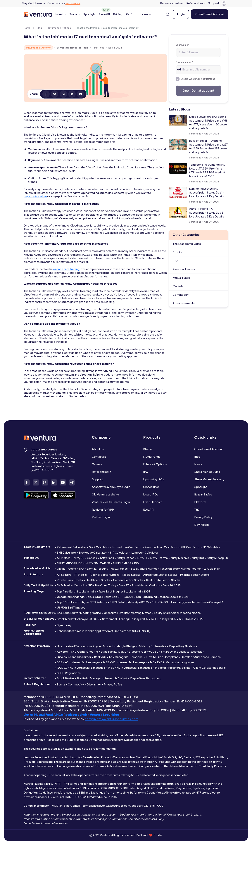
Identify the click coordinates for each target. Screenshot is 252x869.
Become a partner (172, 3)
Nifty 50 (78, 558)
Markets (178, 286)
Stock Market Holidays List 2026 (78, 619)
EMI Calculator (66, 552)
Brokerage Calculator (93, 552)
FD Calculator (211, 547)
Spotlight (89, 14)
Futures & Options (155, 464)
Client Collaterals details (209, 667)
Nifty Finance (125, 558)
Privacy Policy (203, 517)
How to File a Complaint (162, 657)
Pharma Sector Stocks (195, 574)
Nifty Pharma (159, 558)
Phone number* (184, 62)
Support (213, 3)
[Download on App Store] (63, 495)
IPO (175, 260)
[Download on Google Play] (36, 495)
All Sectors (64, 574)
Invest (59, 14)
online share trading (66, 269)
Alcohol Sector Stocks (104, 574)
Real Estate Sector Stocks (163, 580)
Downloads (201, 524)
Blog (39, 28)
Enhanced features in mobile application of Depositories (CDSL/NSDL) (103, 631)
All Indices (63, 558)
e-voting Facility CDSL (143, 651)
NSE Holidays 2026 (163, 619)
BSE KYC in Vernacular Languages (78, 662)
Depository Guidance (183, 646)
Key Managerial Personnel (126, 657)
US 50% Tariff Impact (71, 607)
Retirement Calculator (71, 547)
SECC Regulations (69, 673)
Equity (61, 684)
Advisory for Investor (152, 646)
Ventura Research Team (74, 47)
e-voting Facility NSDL (111, 651)
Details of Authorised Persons (201, 657)
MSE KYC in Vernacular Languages (130, 667)
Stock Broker (65, 678)
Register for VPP (103, 509)
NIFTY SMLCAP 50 (97, 563)
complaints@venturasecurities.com (111, 719)
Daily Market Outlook (71, 585)
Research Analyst (115, 678)
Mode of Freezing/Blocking (172, 667)
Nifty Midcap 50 (217, 558)
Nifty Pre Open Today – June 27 (108, 585)
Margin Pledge (125, 646)
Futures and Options (59, 28)
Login (181, 14)
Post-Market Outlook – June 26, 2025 (156, 585)
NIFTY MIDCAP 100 (69, 563)
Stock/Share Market (144, 568)
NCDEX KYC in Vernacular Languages (81, 667)
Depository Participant (145, 678)
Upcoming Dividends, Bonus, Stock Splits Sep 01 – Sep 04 (95, 597)
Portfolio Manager (89, 678)
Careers (97, 464)
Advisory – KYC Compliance (75, 651)
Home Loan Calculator (127, 547)
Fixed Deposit (152, 502)
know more (72, 3)
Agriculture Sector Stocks (160, 574)
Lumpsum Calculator (144, 552)
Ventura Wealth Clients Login (111, 502)
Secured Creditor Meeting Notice (79, 613)
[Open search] (167, 14)
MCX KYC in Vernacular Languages (172, 662)
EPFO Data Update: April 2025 (129, 602)
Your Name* (182, 45)
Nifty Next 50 (180, 558)
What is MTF (212, 568)
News (198, 464)
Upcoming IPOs (153, 479)
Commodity (181, 294)
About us (98, 449)
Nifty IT (142, 558)
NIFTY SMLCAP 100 (126, 563)
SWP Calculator (99, 547)
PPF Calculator (190, 547)
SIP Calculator (119, 552)
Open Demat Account (209, 14)
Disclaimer (94, 684)
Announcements (184, 303)
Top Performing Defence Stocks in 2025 (162, 597)
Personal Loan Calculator (161, 547)
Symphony (64, 625)
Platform (131, 14)
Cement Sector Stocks (128, 580)
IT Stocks (80, 574)
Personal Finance (184, 269)
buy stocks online (35, 196)
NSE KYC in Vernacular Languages (125, 662)
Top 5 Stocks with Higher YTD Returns (82, 602)
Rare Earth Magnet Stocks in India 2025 (124, 591)
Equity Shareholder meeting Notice (177, 613)
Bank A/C (100, 657)
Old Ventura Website (105, 494)
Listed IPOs (150, 494)
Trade (73, 14)
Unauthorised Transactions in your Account (85, 646)
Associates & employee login (111, 487)
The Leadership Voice (187, 244)
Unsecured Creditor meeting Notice (127, 613)
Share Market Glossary (209, 479)
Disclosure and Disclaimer (74, 657)
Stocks (177, 252)
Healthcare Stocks (98, 580)
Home (27, 28)
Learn (144, 14)
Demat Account (97, 568)
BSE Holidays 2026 (191, 619)
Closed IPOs (151, 487)
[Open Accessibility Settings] (224, 3)
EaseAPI (104, 14)
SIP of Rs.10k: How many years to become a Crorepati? (188, 602)
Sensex (92, 558)
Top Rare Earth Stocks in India (76, 591)
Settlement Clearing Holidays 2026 (125, 619)
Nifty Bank (107, 558)
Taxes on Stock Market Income (180, 568)
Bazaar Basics (203, 494)
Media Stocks (131, 574)
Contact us (99, 456)
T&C (197, 509)
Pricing (117, 14)
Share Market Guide (207, 472)
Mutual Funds (181, 277)
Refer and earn (196, 3)
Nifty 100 (198, 558)
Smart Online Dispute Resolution (182, 651)
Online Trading (66, 568)
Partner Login (101, 517)
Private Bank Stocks (70, 580)
